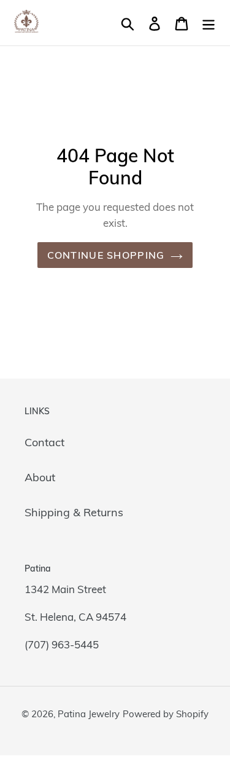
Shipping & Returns (74, 512)
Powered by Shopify (166, 714)
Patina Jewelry (89, 714)
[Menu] (208, 22)
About (40, 477)
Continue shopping (106, 255)
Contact (44, 442)
